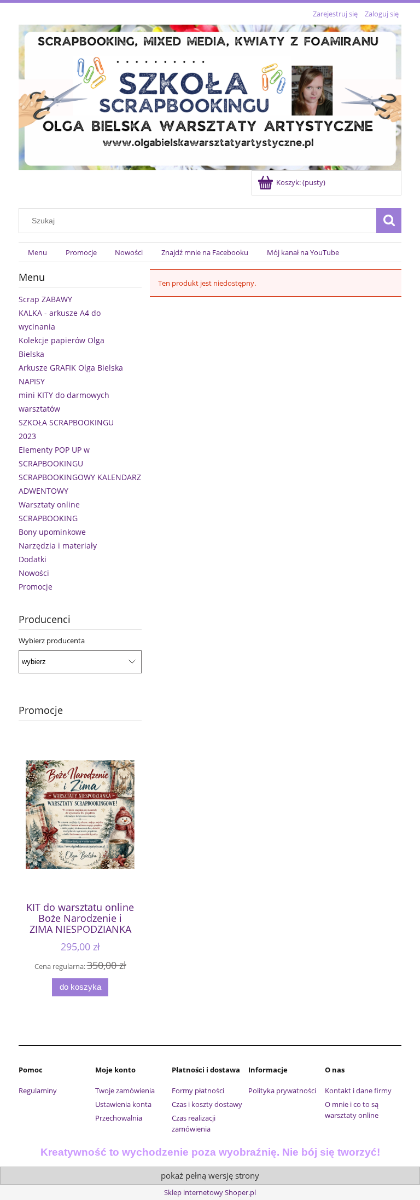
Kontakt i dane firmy (358, 1090)
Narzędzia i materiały (58, 545)
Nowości (34, 573)
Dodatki (32, 559)
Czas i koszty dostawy (207, 1104)
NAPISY (32, 381)
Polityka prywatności (282, 1090)
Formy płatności (198, 1090)
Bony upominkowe (52, 532)
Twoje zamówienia (125, 1090)
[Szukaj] (388, 220)
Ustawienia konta (123, 1104)
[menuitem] (37, 252)
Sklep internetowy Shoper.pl (210, 1192)
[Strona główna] (210, 96)
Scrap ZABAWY (45, 299)
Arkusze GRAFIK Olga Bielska (71, 367)
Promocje (35, 586)
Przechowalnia (118, 1118)
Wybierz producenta (52, 640)
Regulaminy (38, 1090)
